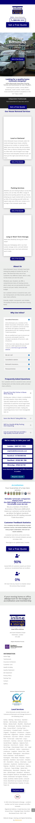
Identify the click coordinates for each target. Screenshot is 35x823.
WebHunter (18, 820)
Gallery (6, 683)
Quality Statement (9, 670)
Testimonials (7, 659)
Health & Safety (8, 667)
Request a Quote (17, 477)
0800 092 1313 (18, 20)
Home (12, 17)
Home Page (7, 656)
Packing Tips (7, 678)
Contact (6, 681)
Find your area (18, 790)
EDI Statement (8, 673)
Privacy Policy (7, 675)
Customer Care (8, 664)
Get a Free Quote (17, 24)
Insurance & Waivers (10, 662)
